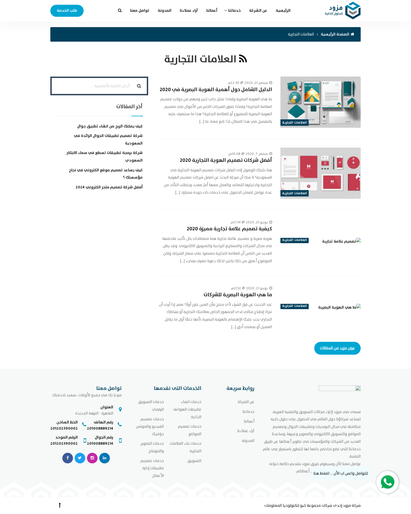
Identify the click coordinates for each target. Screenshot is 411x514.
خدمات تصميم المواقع (189, 430)
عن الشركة (258, 10)
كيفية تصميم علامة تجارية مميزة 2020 (229, 228)
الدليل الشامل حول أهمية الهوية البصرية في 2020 (216, 89)
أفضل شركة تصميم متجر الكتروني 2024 (109, 187)
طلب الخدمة (67, 10)
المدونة (164, 10)
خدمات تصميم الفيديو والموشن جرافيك (150, 426)
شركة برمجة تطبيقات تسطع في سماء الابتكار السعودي (104, 157)
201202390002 (64, 428)
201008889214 (100, 428)
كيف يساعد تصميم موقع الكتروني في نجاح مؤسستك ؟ (106, 174)
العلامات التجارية (294, 122)
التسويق (194, 461)
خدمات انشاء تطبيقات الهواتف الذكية (187, 409)
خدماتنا (234, 10)
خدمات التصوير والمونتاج (152, 447)
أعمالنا (211, 10)
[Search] (139, 86)
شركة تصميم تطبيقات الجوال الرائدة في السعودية (108, 139)
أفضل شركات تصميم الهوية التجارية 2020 (226, 160)
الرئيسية (283, 10)
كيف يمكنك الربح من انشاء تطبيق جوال (110, 126)
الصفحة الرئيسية (335, 34)
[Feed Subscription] (243, 59)
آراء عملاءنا (189, 10)
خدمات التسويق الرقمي (151, 406)
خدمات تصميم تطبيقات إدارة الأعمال (152, 468)
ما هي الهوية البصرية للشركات (238, 294)
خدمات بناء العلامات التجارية (185, 447)
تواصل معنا (139, 10)
